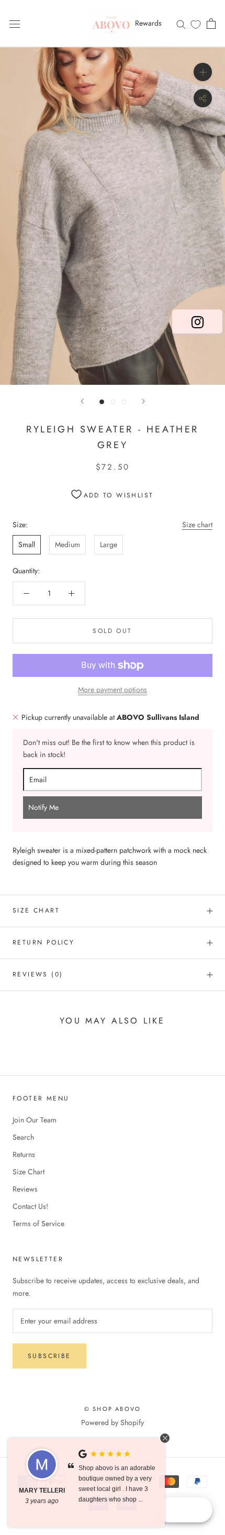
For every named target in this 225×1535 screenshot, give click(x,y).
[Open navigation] (14, 23)
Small (26, 544)
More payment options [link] (112, 689)
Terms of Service (38, 1223)
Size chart (197, 524)
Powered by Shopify (112, 1422)
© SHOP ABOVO (112, 1409)
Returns (24, 1154)
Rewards (148, 23)
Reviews (25, 1189)
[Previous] (82, 401)
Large (108, 544)
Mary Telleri (42, 1490)
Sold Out (112, 631)
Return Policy (43, 942)
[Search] (181, 23)
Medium (67, 544)
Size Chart (36, 910)
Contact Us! (30, 1206)
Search (23, 1137)
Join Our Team (35, 1120)
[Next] (143, 401)
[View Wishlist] (195, 24)
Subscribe (49, 1356)
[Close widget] (165, 1438)
